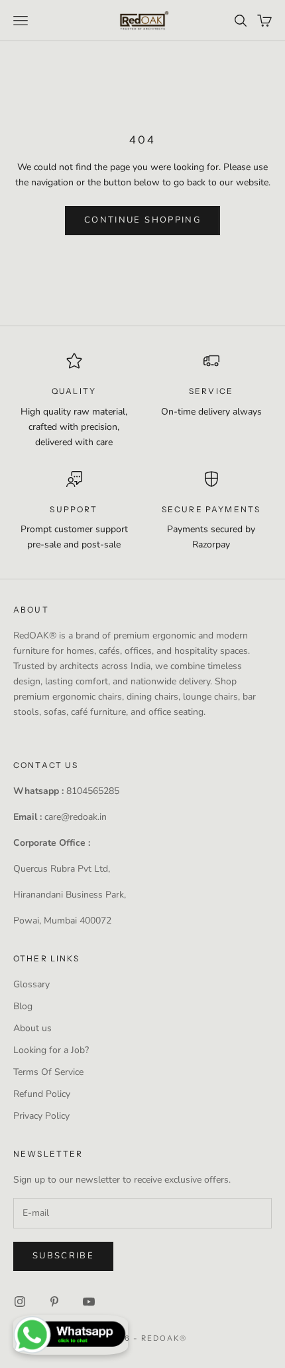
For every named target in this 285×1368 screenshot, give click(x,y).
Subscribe (63, 1256)
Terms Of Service (48, 1072)
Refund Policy (41, 1094)
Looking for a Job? (51, 1050)
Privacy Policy (41, 1116)
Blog (22, 1006)
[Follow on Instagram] (20, 1301)
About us (32, 1028)
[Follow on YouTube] (88, 1301)
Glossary (31, 984)
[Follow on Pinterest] (54, 1301)
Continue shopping (142, 220)
